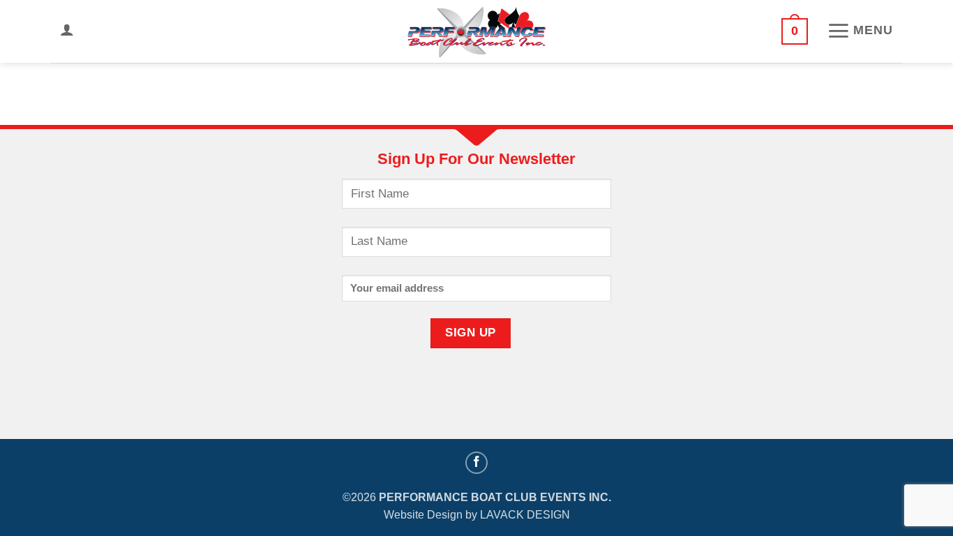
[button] (67, 29)
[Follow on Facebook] (476, 463)
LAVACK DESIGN (525, 515)
